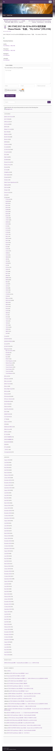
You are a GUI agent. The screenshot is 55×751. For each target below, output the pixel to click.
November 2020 (7, 634)
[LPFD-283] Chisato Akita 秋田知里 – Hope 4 (19, 673)
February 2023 (7, 566)
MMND (7, 277)
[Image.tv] (6, 189)
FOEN (7, 248)
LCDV (7, 267)
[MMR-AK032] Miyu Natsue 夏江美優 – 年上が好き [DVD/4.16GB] (20, 722)
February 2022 (7, 596)
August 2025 (7, 490)
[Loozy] (5, 343)
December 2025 (7, 480)
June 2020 (6, 647)
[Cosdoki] (6, 146)
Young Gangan (9, 369)
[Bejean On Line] (7, 129)
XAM (7, 333)
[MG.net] (6, 376)
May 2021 (6, 619)
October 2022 (7, 576)
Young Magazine (9, 373)
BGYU (7, 205)
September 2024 (7, 518)
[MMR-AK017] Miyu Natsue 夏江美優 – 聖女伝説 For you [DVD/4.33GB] (22, 720)
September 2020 (7, 639)
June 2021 (6, 616)
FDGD (7, 244)
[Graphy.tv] (6, 179)
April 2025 (6, 500)
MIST (7, 273)
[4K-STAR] (9, 31)
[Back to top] (52, 748)
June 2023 (6, 556)
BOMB (7, 209)
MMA (7, 275)
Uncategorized (7, 452)
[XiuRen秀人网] (7, 441)
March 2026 (6, 472)
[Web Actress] (7, 429)
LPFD (7, 271)
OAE (7, 283)
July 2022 (6, 583)
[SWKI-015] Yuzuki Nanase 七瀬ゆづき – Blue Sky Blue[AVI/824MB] (21, 715)
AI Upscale (8, 199)
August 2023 (7, 551)
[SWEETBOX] (7, 414)
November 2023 (7, 543)
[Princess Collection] (8, 398)
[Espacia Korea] (7, 162)
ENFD (7, 238)
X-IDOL (27, 8)
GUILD (7, 250)
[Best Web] (6, 131)
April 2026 (6, 470)
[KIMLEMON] (7, 338)
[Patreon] (6, 393)
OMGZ (7, 290)
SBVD (7, 304)
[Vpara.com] (6, 421)
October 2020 (7, 637)
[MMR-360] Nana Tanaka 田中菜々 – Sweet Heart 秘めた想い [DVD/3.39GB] (24, 693)
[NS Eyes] (6, 391)
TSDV (7, 327)
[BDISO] (6, 126)
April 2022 (6, 591)
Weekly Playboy (9, 363)
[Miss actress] (7, 381)
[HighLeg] (6, 184)
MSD (7, 281)
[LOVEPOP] (6, 346)
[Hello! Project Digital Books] (10, 182)
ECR (7, 226)
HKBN (7, 252)
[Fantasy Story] (7, 164)
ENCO (7, 236)
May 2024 (6, 528)
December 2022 (7, 571)
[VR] (5, 424)
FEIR (7, 246)
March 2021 (6, 624)
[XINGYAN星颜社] (8, 439)
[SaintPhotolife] (7, 409)
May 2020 (6, 649)
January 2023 (7, 568)
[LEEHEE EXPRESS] (8, 341)
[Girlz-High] (6, 174)
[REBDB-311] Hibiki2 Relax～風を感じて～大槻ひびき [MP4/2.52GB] (22, 706)
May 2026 (6, 467)
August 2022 (7, 581)
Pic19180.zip (6, 55)
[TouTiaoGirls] (7, 416)
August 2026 (7, 459)
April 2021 (6, 621)
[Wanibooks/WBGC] (8, 426)
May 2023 (6, 558)
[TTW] (5, 419)
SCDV (7, 306)
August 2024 (7, 520)
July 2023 (6, 553)
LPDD (7, 269)
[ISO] (5, 195)
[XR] (5, 444)
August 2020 (7, 642)
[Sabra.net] (6, 406)
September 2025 (7, 487)
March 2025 (6, 502)
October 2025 (7, 485)
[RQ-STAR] (6, 404)
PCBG (7, 296)
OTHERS (7, 294)
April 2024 (6, 530)
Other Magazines (9, 360)
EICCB (7, 228)
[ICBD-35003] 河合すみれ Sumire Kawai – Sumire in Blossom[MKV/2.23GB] (25, 725)
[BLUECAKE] (7, 136)
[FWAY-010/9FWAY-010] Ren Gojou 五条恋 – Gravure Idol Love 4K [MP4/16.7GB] (25, 727)
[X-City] (6, 434)
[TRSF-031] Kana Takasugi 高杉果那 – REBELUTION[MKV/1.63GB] (22, 717)
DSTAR (7, 224)
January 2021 (7, 629)
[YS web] (6, 447)
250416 (9, 670)
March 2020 (6, 654)
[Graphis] (6, 177)
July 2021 (6, 614)
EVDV (7, 242)
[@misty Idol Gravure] (8, 116)
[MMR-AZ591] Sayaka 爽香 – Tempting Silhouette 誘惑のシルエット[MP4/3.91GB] (21, 662)
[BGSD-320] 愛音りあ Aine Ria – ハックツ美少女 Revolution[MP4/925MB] (22, 712)
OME (7, 288)
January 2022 (7, 599)
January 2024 (7, 538)
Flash (7, 356)
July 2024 (6, 523)
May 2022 (6, 588)
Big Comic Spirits (9, 350)
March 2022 (6, 594)
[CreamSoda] (7, 152)
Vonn (5, 31)
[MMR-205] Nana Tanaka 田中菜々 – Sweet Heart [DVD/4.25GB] (22, 696)
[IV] (5, 197)
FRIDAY (7, 358)
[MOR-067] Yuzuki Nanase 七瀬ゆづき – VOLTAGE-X (18, 686)
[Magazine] (6, 348)
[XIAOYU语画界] (7, 436)
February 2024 (7, 535)
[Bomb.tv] (6, 139)
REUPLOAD (8, 300)
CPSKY (7, 219)
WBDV (7, 331)
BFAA (7, 203)
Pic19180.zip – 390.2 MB (9, 45)
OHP (7, 285)
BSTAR (7, 211)
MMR (7, 279)
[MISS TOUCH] (7, 383)
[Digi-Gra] (6, 157)
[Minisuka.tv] (7, 378)
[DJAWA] (6, 159)
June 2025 (6, 495)
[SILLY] (5, 411)
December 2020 (7, 631)
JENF (7, 259)
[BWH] (5, 141)
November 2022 (7, 573)
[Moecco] (6, 386)
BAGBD (7, 201)
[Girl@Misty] (7, 172)
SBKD (7, 302)
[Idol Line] (6, 187)
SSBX (7, 312)
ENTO (7, 240)
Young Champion (9, 367)
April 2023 (6, 561)
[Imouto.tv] (6, 192)
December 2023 (7, 540)
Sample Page (9, 15)
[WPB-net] (6, 431)
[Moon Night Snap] (8, 388)
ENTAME (8, 352)
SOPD (7, 310)
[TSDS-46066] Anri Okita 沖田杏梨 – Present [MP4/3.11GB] (20, 688)
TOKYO (7, 318)
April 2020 (6, 652)
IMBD (7, 257)
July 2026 (6, 462)
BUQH (7, 215)
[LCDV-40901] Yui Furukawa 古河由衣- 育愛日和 (17, 683)
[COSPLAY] (6, 149)
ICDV (7, 255)
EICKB (7, 230)
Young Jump (8, 371)
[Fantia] (5, 167)
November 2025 (7, 482)
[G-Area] (6, 169)
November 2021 (7, 604)
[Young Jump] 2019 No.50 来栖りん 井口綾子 (16, 675)
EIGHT (7, 234)
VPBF (7, 329)
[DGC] (5, 154)
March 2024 (6, 533)
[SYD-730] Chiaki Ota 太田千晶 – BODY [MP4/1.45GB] (20, 698)
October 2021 (7, 606)
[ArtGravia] (6, 124)
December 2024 (7, 510)
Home (4, 15)
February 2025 (7, 505)
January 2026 (7, 477)
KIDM (7, 263)
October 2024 (7, 515)
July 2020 (6, 644)
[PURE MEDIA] (7, 401)
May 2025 (6, 497)
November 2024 (7, 513)
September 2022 (7, 578)
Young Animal (8, 365)
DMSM (7, 221)
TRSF (7, 323)
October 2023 (7, 545)
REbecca (7, 298)
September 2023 (7, 548)
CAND (7, 217)
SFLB (7, 308)
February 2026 (7, 475)
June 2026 (6, 465)
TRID (7, 321)
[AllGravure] (6, 121)
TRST (7, 325)
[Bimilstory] (6, 134)
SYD (7, 316)
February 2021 (7, 626)
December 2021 (7, 601)
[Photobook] (7, 396)
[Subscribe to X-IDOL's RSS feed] (4, 1)
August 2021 (7, 611)
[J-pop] (5, 336)
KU (6, 265)
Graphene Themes (12, 749)
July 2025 (6, 492)
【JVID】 (6, 449)
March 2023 (6, 563)
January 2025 (7, 508)
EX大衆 (7, 354)
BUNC (7, 213)
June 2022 (6, 586)
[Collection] (6, 144)
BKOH (7, 207)
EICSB (7, 232)
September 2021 (7, 609)
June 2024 (6, 525)
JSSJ (7, 261)
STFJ (7, 314)
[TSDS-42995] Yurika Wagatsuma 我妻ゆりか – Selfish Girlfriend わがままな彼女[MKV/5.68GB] (28, 678)
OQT (7, 292)
